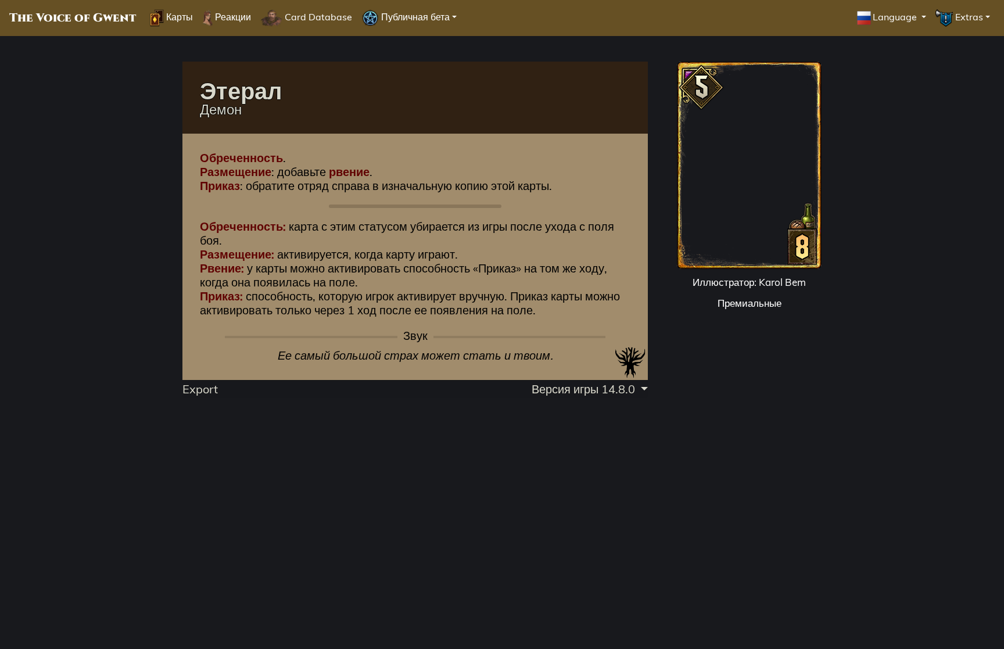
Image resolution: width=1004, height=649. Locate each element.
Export (200, 389)
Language (896, 17)
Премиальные (749, 303)
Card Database (317, 17)
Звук (415, 336)
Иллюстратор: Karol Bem (749, 282)
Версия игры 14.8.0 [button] (585, 389)
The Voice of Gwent (72, 18)
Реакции (232, 17)
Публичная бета (414, 17)
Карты (178, 17)
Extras (968, 17)
